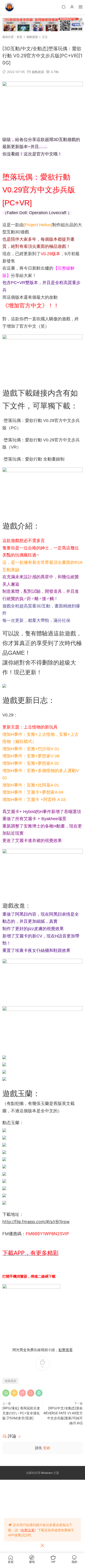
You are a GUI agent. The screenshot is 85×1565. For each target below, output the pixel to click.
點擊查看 (66, 1350)
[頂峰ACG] (9, 7)
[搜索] (63, 6)
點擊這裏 (27, 1530)
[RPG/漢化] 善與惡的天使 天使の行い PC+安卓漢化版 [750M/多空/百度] (21, 1413)
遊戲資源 (38, 72)
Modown (47, 1473)
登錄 (46, 1448)
